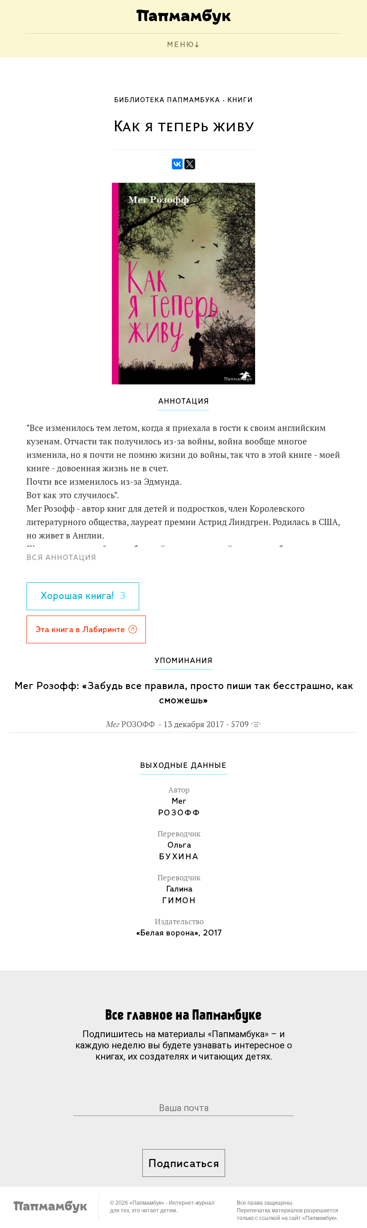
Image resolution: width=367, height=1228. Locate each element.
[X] (189, 164)
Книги (240, 100)
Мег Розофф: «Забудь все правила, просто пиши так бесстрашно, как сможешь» (183, 693)
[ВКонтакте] (177, 164)
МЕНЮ (180, 45)
